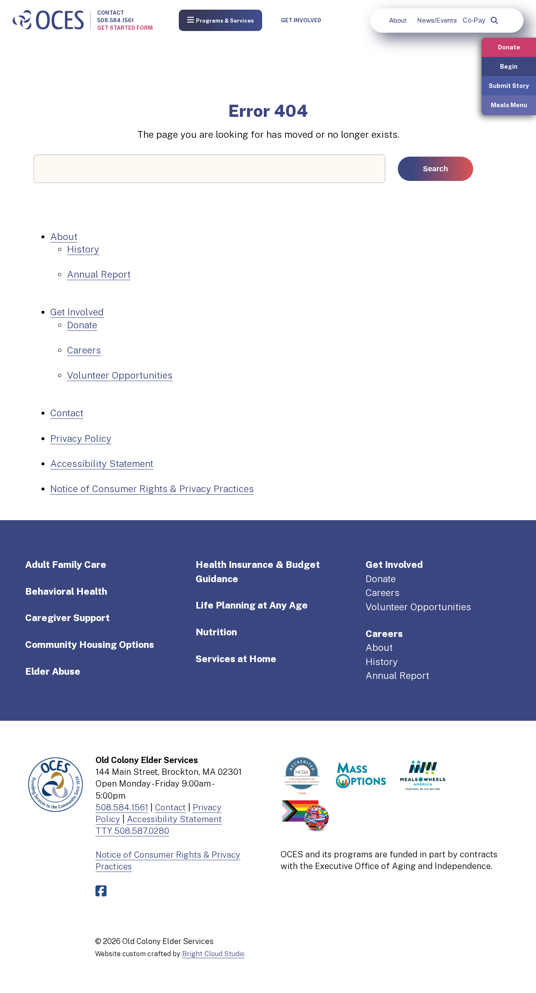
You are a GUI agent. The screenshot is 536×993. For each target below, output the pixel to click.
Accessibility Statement (101, 463)
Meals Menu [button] (509, 104)
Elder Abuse (52, 671)
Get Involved (301, 20)
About (398, 20)
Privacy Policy (80, 438)
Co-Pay (474, 20)
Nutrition (216, 632)
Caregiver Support (67, 617)
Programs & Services (225, 21)
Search (435, 169)
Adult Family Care (65, 564)
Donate (82, 325)
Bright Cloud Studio (213, 953)
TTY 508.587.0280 (132, 831)
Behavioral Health (66, 591)
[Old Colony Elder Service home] (48, 20)
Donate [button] (509, 47)
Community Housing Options (89, 644)
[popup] (494, 20)
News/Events (437, 20)
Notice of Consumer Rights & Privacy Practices (152, 488)
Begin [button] (509, 66)
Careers (84, 350)
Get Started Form (125, 28)
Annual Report (99, 274)
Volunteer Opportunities (120, 375)
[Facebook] (103, 890)
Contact (110, 13)
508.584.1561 (115, 20)
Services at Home (236, 658)
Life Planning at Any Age (252, 605)
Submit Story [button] (509, 85)
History (83, 249)
